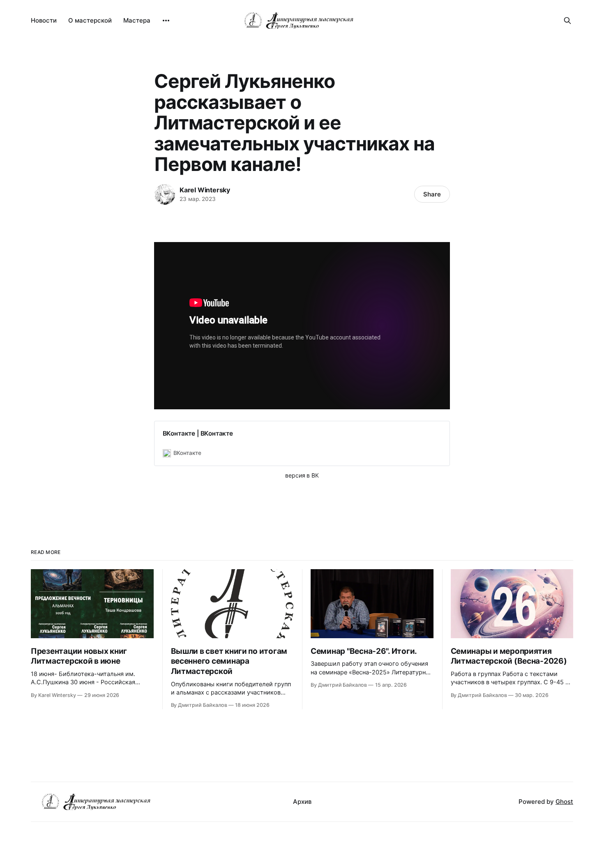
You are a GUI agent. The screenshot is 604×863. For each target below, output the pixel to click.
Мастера (136, 20)
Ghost (564, 801)
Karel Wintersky (205, 190)
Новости (44, 20)
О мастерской (90, 20)
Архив (302, 801)
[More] (166, 20)
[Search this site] (567, 20)
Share (432, 194)
